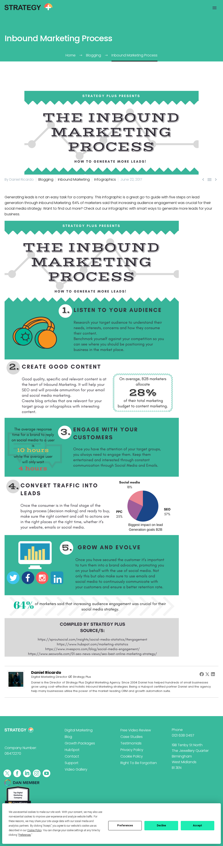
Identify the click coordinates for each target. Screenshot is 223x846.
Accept (197, 825)
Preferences (125, 825)
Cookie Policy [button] (34, 830)
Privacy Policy (131, 749)
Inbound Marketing (74, 179)
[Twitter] (207, 674)
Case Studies (131, 736)
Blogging (45, 179)
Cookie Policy (131, 756)
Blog (68, 736)
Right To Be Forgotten (138, 762)
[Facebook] (201, 674)
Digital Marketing (79, 730)
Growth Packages (80, 743)
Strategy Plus (82, 677)
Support (71, 762)
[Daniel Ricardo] (16, 678)
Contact (72, 756)
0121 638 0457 (183, 735)
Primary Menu (214, 8)
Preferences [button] (25, 834)
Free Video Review (135, 730)
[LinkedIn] (213, 674)
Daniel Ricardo (46, 672)
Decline (161, 825)
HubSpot (72, 749)
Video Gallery (76, 769)
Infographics (105, 179)
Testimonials (131, 743)
